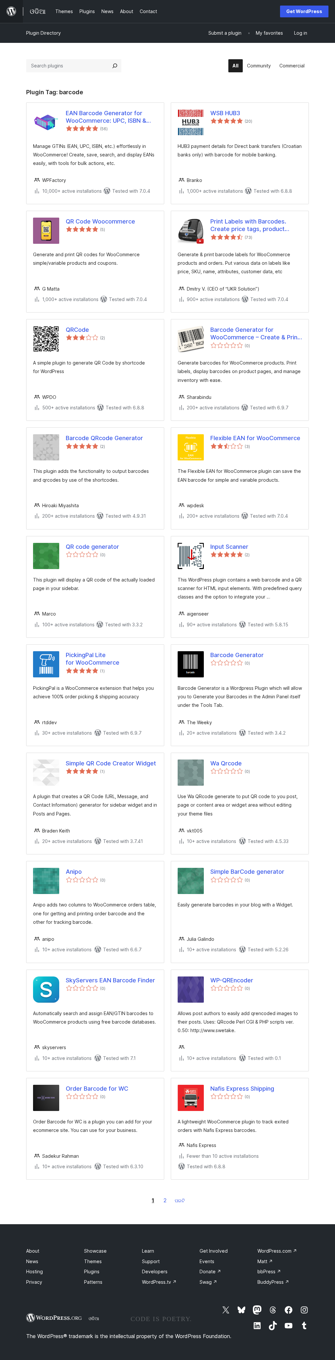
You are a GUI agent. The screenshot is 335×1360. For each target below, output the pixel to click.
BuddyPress (273, 1282)
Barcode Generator (237, 655)
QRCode (77, 329)
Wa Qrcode (226, 763)
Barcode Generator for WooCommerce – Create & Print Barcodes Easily (255, 333)
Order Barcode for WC (97, 1088)
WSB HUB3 (225, 113)
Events (207, 1261)
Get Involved (214, 1251)
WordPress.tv (159, 1282)
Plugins (91, 1271)
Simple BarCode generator (247, 871)
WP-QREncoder (231, 980)
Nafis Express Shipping (242, 1088)
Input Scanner (229, 546)
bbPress (269, 1271)
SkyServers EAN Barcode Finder (110, 980)
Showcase (95, 1251)
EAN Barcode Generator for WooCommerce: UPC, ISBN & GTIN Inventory (106, 117)
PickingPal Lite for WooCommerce (92, 659)
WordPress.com (277, 1251)
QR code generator (92, 546)
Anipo (74, 871)
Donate (210, 1271)
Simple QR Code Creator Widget (111, 763)
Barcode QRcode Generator (104, 438)
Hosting (34, 1271)
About (32, 1251)
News (32, 1261)
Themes (93, 1261)
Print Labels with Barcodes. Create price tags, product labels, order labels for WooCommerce (248, 225)
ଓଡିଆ (94, 1318)
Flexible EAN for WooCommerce (255, 438)
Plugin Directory (43, 33)
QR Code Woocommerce (100, 221)
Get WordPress (304, 11)
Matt (265, 1261)
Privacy (34, 1282)
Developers (155, 1271)
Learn (148, 1251)
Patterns (93, 1282)
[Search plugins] (114, 65)
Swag (208, 1282)
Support (151, 1261)
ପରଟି (180, 1200)
